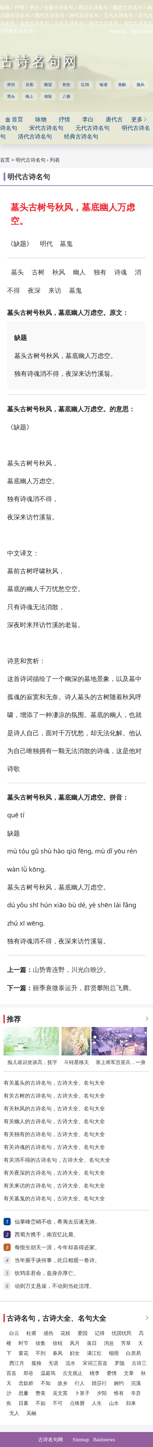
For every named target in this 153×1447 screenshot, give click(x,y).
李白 (34, 7)
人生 (97, 1403)
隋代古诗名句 (49, 15)
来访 (54, 290)
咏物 (5, 7)
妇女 (75, 1353)
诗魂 (120, 272)
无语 (53, 1363)
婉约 (119, 1383)
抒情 (20, 7)
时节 (23, 1343)
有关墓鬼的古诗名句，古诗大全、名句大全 (54, 1198)
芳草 (126, 1343)
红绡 (85, 84)
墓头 (17, 272)
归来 (131, 1403)
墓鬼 (66, 243)
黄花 (23, 1353)
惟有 (119, 1393)
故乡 (63, 1383)
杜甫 (31, 1333)
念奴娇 (26, 1383)
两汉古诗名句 (93, 7)
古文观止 (73, 1373)
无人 (14, 1413)
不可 (58, 1403)
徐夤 (41, 1343)
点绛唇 (77, 1403)
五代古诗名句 (118, 15)
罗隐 (120, 1363)
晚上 (29, 96)
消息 (109, 1343)
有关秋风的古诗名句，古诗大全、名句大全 (54, 1108)
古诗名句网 (39, 61)
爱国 (83, 1333)
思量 (23, 1393)
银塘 (103, 84)
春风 (58, 1353)
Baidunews (142, 31)
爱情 (112, 1373)
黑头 (11, 96)
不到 (41, 1353)
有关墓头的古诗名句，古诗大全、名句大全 (54, 1083)
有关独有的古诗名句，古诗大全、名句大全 (54, 1134)
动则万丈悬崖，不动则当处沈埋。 (55, 1286)
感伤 (48, 1333)
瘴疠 (11, 84)
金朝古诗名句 (34, 23)
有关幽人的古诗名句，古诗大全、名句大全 (54, 1121)
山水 (114, 1403)
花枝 (65, 1333)
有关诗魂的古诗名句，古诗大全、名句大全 (54, 1147)
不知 (46, 1383)
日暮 (23, 1403)
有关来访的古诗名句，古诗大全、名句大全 (54, 1186)
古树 (38, 272)
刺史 (66, 84)
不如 (41, 1403)
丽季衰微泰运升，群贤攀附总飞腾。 (84, 988)
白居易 (133, 1353)
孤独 (36, 1363)
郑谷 (28, 1373)
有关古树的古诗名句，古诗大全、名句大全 (54, 1096)
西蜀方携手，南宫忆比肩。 (47, 1234)
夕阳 (102, 1393)
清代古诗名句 (138, 23)
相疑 (48, 96)
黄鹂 (122, 84)
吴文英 (60, 1393)
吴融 (31, 1413)
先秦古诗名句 (59, 7)
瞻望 (48, 84)
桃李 (95, 1373)
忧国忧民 (122, 1333)
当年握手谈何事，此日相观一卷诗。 (57, 1260)
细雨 (114, 1353)
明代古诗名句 (103, 23)
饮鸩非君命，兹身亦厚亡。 (47, 1273)
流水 (70, 1363)
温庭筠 (48, 1373)
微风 (140, 84)
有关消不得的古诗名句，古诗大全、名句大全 (57, 1160)
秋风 (58, 272)
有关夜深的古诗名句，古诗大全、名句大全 (54, 1173)
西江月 (16, 1363)
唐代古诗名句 (84, 15)
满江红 (94, 1353)
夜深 (34, 290)
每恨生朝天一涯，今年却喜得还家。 (57, 1247)
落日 (92, 1343)
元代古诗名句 (69, 23)
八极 (66, 96)
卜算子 (82, 1393)
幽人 (79, 272)
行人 (80, 1383)
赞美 (41, 1393)
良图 (29, 84)
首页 (5, 160)
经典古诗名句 (18, 31)
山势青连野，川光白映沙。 (71, 969)
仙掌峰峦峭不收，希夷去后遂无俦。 (57, 1222)
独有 (100, 272)
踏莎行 (99, 1383)
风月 (75, 1343)
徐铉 (58, 1343)
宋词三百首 (95, 1363)
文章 (129, 1373)
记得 (100, 1333)
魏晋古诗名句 (128, 7)
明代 (46, 243)
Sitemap (117, 31)
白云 (14, 1333)
